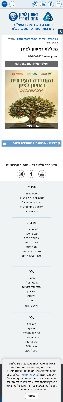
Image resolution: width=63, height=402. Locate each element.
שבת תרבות (31, 242)
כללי (31, 271)
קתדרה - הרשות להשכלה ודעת (31, 39)
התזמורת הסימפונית (31, 251)
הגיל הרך (31, 291)
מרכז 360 (31, 346)
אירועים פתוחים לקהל (31, 207)
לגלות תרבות (31, 229)
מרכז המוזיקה (31, 337)
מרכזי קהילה (31, 283)
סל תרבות (31, 247)
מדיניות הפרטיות (29, 375)
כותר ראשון (31, 306)
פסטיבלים (31, 194)
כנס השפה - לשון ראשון (31, 198)
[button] (58, 4)
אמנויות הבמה (31, 238)
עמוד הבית (53, 39)
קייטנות (31, 296)
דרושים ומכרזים (31, 333)
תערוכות (31, 324)
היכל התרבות (31, 211)
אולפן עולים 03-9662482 (31, 64)
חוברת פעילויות (31, 126)
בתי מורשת (31, 342)
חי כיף (31, 328)
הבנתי (31, 396)
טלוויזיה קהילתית (31, 256)
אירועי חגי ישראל (31, 202)
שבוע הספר (31, 234)
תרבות (31, 187)
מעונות (31, 300)
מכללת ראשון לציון (39, 49)
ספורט (31, 278)
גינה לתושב (31, 351)
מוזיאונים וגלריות (31, 287)
